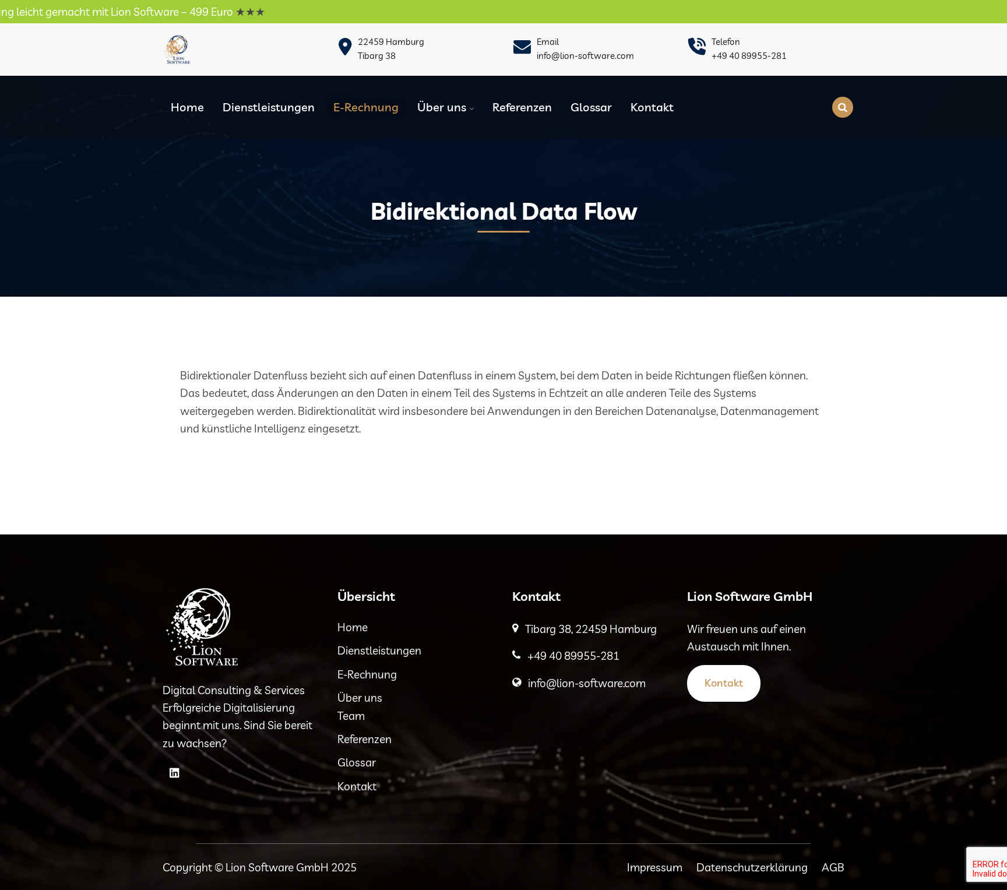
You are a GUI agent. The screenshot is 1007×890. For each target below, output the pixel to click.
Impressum (654, 867)
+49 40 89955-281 (749, 55)
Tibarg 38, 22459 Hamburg (591, 629)
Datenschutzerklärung (752, 867)
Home (187, 107)
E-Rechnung (366, 107)
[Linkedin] (174, 773)
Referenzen (522, 107)
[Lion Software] (177, 49)
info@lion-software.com (585, 55)
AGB (833, 867)
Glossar (591, 107)
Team (351, 716)
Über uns (441, 107)
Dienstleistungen (269, 107)
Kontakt (652, 107)
